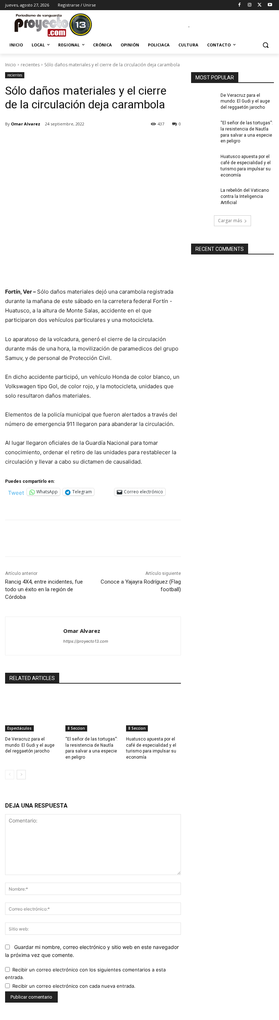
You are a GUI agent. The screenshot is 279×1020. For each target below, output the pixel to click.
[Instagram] (250, 5)
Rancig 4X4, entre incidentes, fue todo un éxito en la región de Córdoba (44, 589)
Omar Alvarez (25, 124)
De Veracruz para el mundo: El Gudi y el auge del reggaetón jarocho (29, 745)
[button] (265, 45)
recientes (30, 65)
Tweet (16, 492)
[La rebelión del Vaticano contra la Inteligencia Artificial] (203, 196)
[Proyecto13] (54, 25)
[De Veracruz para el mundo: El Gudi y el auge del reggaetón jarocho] (32, 712)
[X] (259, 5)
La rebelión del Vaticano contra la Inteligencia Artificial (245, 196)
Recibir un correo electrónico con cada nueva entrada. (74, 986)
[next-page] (21, 774)
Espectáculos (19, 728)
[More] (141, 143)
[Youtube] (270, 5)
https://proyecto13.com (85, 641)
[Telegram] (124, 143)
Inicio (10, 65)
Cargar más (230, 220)
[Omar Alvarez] (34, 636)
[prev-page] (9, 774)
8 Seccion (76, 728)
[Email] (107, 143)
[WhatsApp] (91, 143)
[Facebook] (239, 5)
